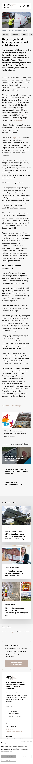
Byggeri (7, 604)
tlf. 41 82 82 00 (11, 729)
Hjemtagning (15, 34)
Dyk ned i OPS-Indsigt (11, 406)
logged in (14, 632)
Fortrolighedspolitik (26, 741)
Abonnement (13, 711)
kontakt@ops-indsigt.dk (14, 732)
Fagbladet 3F (17, 138)
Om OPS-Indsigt (14, 714)
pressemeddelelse (19, 120)
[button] (28, 6)
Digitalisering (14, 567)
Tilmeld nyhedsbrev (15, 716)
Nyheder (5, 34)
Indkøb (24, 34)
